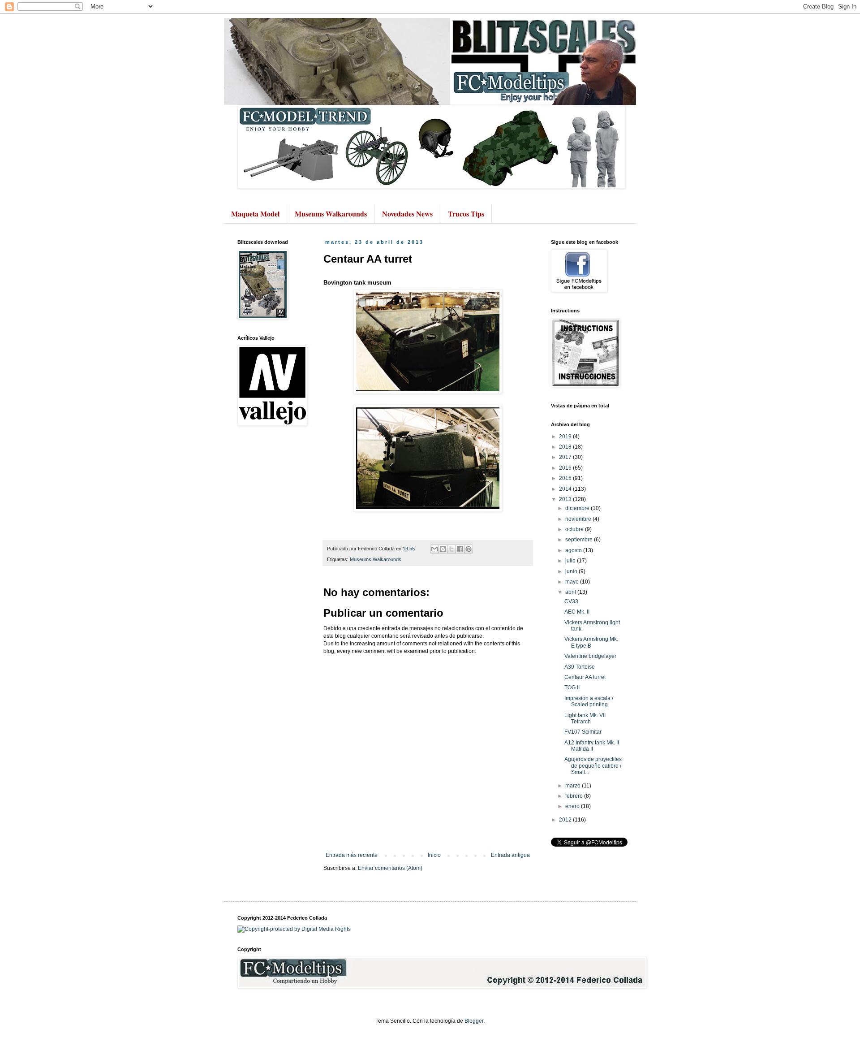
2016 (566, 468)
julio (571, 561)
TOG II (572, 687)
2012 (566, 820)
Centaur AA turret (585, 677)
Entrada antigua (510, 855)
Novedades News (407, 213)
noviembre (579, 519)
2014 (566, 489)
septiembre (579, 539)
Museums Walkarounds (331, 213)
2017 (566, 457)
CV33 (571, 601)
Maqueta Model (255, 213)
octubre (575, 529)
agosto (574, 550)
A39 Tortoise (579, 667)
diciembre (578, 508)
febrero (574, 796)
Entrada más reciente (352, 855)
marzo (573, 786)
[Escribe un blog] (443, 549)
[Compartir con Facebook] (460, 549)
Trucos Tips (466, 213)
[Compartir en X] (451, 549)
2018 (566, 447)
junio (572, 571)
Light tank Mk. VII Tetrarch (585, 718)
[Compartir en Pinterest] (468, 549)
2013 (566, 499)
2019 (566, 436)
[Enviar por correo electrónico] (434, 549)
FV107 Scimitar (583, 732)
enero (573, 806)
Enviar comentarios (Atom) (390, 868)
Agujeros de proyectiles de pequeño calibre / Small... (593, 765)
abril (571, 592)
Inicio (434, 855)
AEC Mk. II (576, 612)
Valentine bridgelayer (590, 656)
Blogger (473, 1021)
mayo (572, 582)
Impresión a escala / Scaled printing (588, 701)
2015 (566, 478)
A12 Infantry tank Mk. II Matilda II (591, 745)
